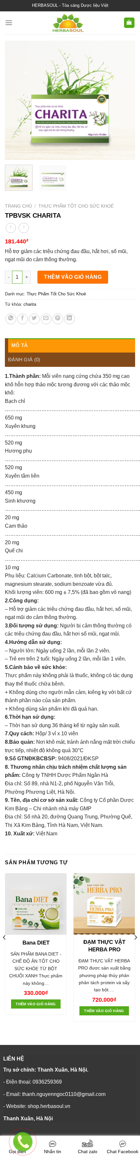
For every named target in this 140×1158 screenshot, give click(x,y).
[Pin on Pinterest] (57, 319)
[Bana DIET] (35, 903)
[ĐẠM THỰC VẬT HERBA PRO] (104, 903)
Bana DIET (35, 943)
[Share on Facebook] (22, 319)
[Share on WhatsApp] (11, 319)
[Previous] (15, 100)
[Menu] (9, 23)
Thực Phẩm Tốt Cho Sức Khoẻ (76, 206)
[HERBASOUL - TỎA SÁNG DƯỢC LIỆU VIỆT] (68, 22)
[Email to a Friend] (46, 319)
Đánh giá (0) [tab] (24, 359)
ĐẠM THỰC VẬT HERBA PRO (104, 945)
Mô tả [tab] (19, 345)
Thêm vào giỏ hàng (73, 277)
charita (29, 304)
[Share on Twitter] (34, 319)
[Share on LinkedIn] (69, 319)
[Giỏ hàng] (129, 23)
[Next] (124, 100)
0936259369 (47, 1082)
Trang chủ (18, 206)
